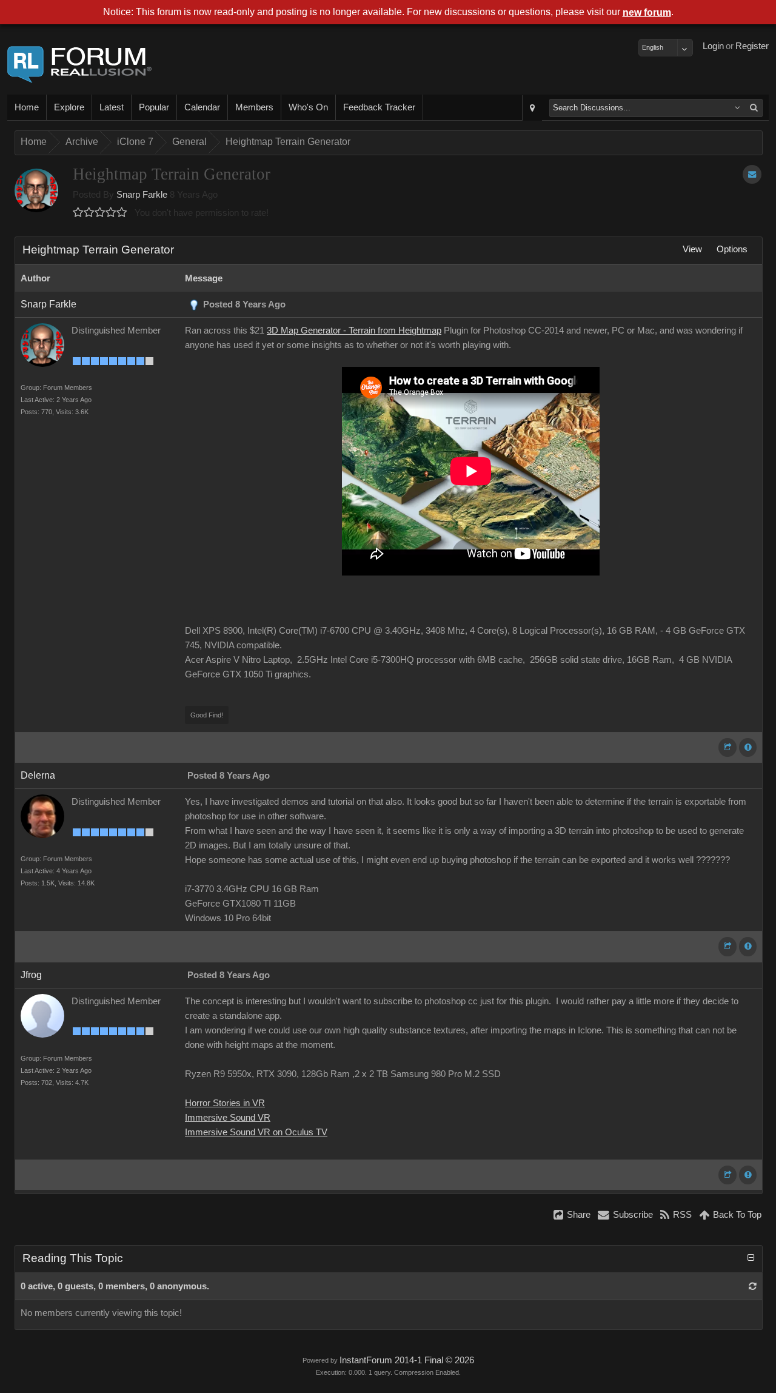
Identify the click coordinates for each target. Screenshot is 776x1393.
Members (254, 107)
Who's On (308, 107)
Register (752, 46)
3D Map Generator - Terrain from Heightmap (354, 330)
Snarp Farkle (141, 195)
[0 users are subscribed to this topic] (752, 174)
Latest (111, 107)
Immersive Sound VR (227, 1118)
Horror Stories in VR (225, 1103)
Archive (81, 141)
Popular (154, 107)
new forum (647, 12)
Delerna (38, 775)
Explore (69, 107)
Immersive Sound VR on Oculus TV (256, 1132)
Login (713, 46)
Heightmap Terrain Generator (288, 141)
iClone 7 (135, 141)
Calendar (202, 107)
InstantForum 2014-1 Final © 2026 (407, 1360)
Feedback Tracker (379, 107)
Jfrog (31, 975)
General (189, 141)
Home (27, 107)
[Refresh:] (753, 1286)
